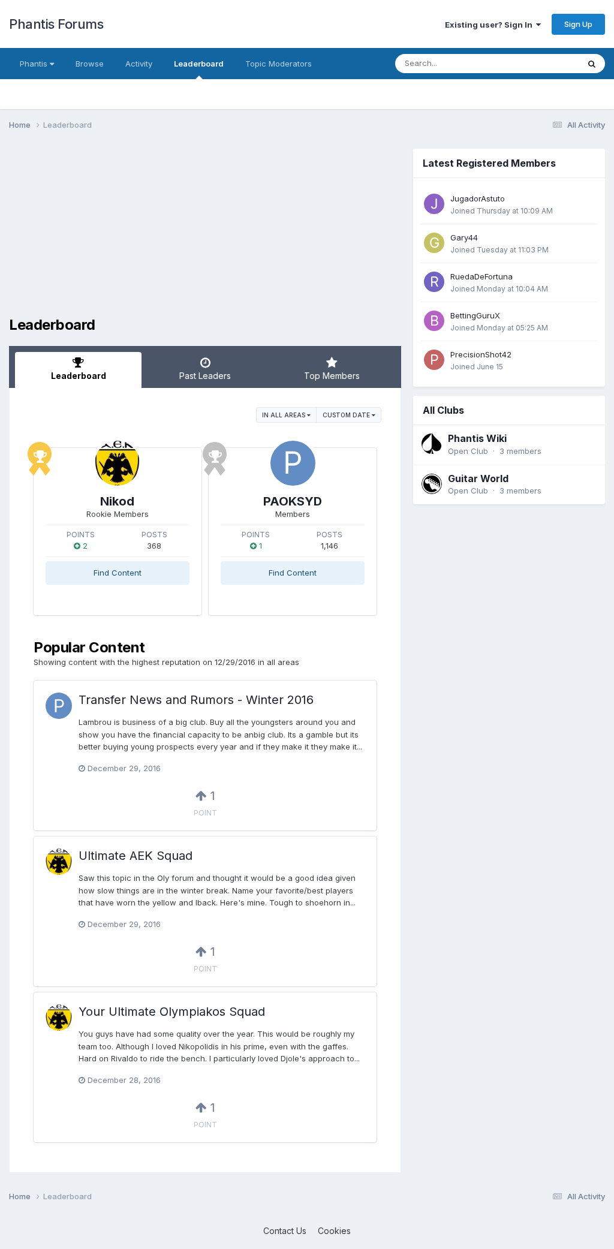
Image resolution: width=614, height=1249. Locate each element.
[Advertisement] (149, 233)
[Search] (592, 63)
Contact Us (284, 1231)
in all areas (284, 415)
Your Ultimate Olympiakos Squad (172, 1011)
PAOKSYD (292, 501)
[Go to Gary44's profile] (434, 243)
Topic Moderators (278, 63)
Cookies (334, 1231)
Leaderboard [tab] (78, 376)
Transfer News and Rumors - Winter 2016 (196, 700)
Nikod (117, 501)
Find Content (118, 572)
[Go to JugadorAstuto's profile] (434, 204)
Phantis (35, 63)
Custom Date (347, 415)
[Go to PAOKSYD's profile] (292, 463)
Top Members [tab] (332, 376)
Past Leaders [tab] (205, 376)
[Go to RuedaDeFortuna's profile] (434, 282)
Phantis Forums (56, 24)
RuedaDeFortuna (481, 276)
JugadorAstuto (477, 198)
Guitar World (478, 478)
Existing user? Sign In (490, 24)
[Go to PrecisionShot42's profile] (434, 360)
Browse (90, 63)
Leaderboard (199, 63)
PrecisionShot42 (480, 354)
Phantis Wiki (477, 438)
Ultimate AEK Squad (135, 855)
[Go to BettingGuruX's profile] (434, 321)
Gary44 (464, 237)
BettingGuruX (475, 315)
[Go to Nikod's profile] (117, 463)
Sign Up (578, 24)
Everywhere (541, 63)
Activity (138, 63)
